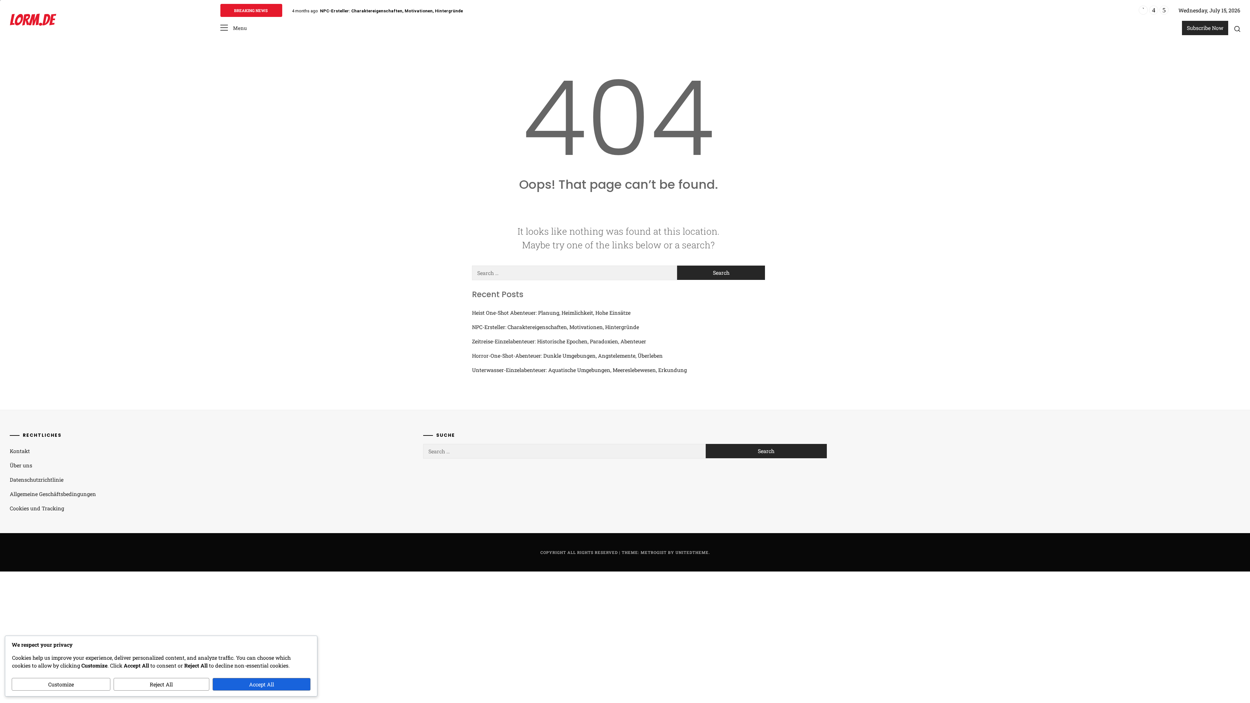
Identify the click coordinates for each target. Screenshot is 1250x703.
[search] (1237, 28)
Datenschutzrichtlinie (36, 479)
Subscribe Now (1205, 27)
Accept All (261, 684)
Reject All (161, 684)
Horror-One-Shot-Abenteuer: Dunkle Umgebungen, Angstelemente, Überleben (567, 355)
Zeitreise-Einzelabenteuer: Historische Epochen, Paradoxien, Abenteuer (559, 341)
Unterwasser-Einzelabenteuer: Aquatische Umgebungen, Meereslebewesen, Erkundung (579, 369)
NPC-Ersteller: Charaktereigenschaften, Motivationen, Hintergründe (391, 10)
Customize (61, 684)
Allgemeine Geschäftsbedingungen (53, 493)
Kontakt (20, 451)
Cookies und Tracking (37, 508)
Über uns (21, 465)
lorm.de (32, 20)
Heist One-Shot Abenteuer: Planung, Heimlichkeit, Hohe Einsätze (551, 312)
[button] (233, 28)
